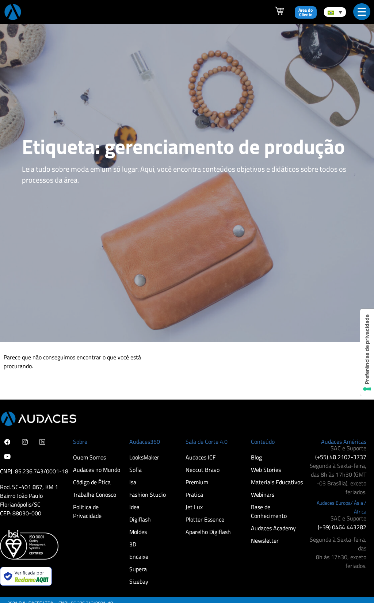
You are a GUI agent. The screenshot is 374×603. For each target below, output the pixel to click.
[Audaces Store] (279, 13)
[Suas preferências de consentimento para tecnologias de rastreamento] (367, 352)
